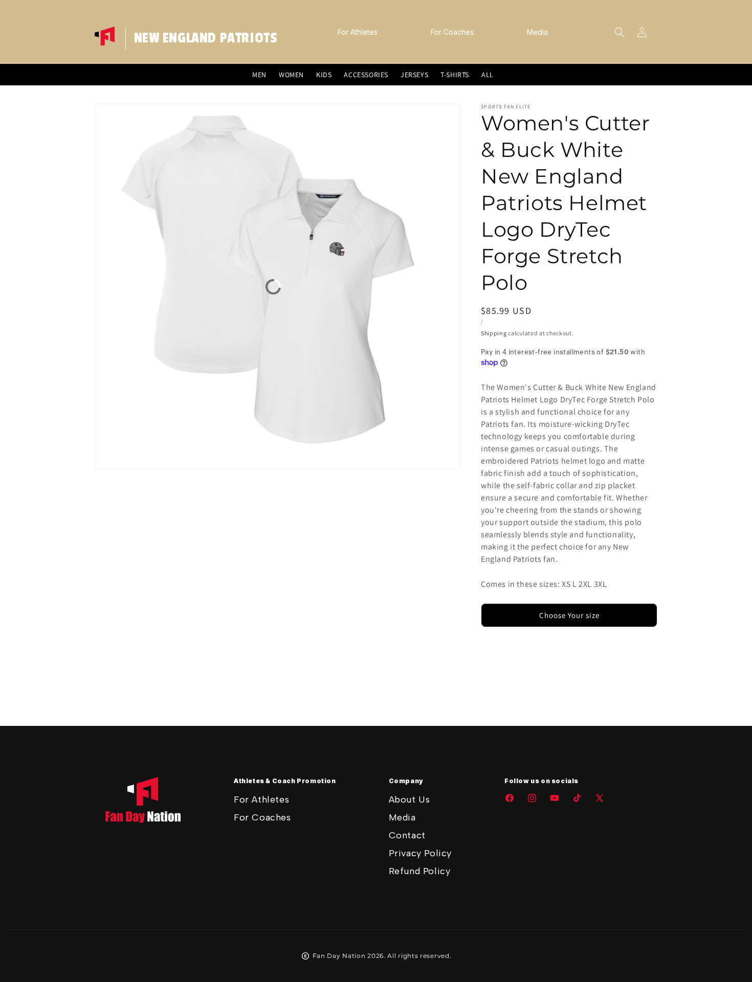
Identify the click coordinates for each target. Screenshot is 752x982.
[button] (619, 32)
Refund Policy (420, 871)
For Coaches (262, 817)
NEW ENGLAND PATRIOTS (206, 38)
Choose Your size (569, 615)
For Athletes (261, 799)
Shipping (494, 333)
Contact (407, 835)
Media (402, 817)
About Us (409, 799)
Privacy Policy (420, 853)
